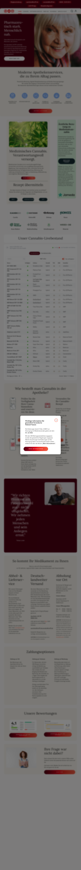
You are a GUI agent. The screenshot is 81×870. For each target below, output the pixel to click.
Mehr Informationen (36, 448)
